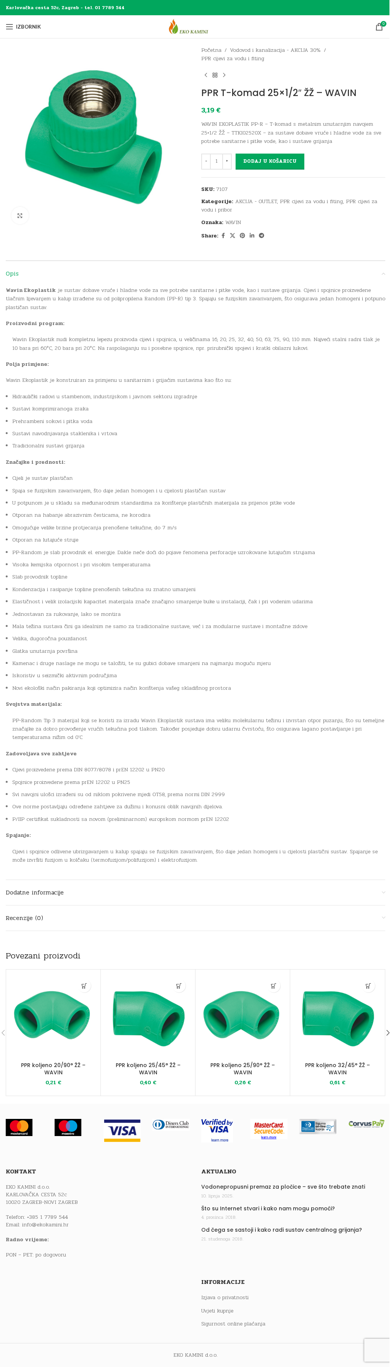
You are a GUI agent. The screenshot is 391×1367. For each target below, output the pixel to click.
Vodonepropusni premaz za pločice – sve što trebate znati (283, 1187)
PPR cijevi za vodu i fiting (232, 58)
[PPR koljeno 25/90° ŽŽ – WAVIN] (242, 1016)
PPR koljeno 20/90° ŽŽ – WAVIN (53, 1069)
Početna (211, 50)
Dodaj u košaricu (270, 161)
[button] (84, 985)
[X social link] (233, 236)
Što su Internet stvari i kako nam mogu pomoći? (268, 1208)
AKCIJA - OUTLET (256, 201)
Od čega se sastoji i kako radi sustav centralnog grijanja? (281, 1230)
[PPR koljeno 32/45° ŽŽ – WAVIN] (337, 1016)
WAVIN (233, 222)
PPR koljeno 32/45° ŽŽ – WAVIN (337, 1069)
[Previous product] (205, 75)
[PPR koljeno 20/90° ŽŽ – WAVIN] (53, 1016)
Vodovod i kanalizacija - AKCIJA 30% (275, 50)
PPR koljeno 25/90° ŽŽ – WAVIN (242, 1069)
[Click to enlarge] (20, 215)
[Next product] (224, 75)
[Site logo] (195, 26)
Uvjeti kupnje (217, 1311)
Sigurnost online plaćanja (233, 1324)
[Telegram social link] (262, 236)
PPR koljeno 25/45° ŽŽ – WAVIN (148, 1069)
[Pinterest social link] (242, 236)
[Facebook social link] (223, 236)
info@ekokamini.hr (45, 1225)
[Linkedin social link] (252, 236)
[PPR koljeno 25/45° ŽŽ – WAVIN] (148, 1016)
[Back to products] (215, 75)
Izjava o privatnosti (225, 1297)
